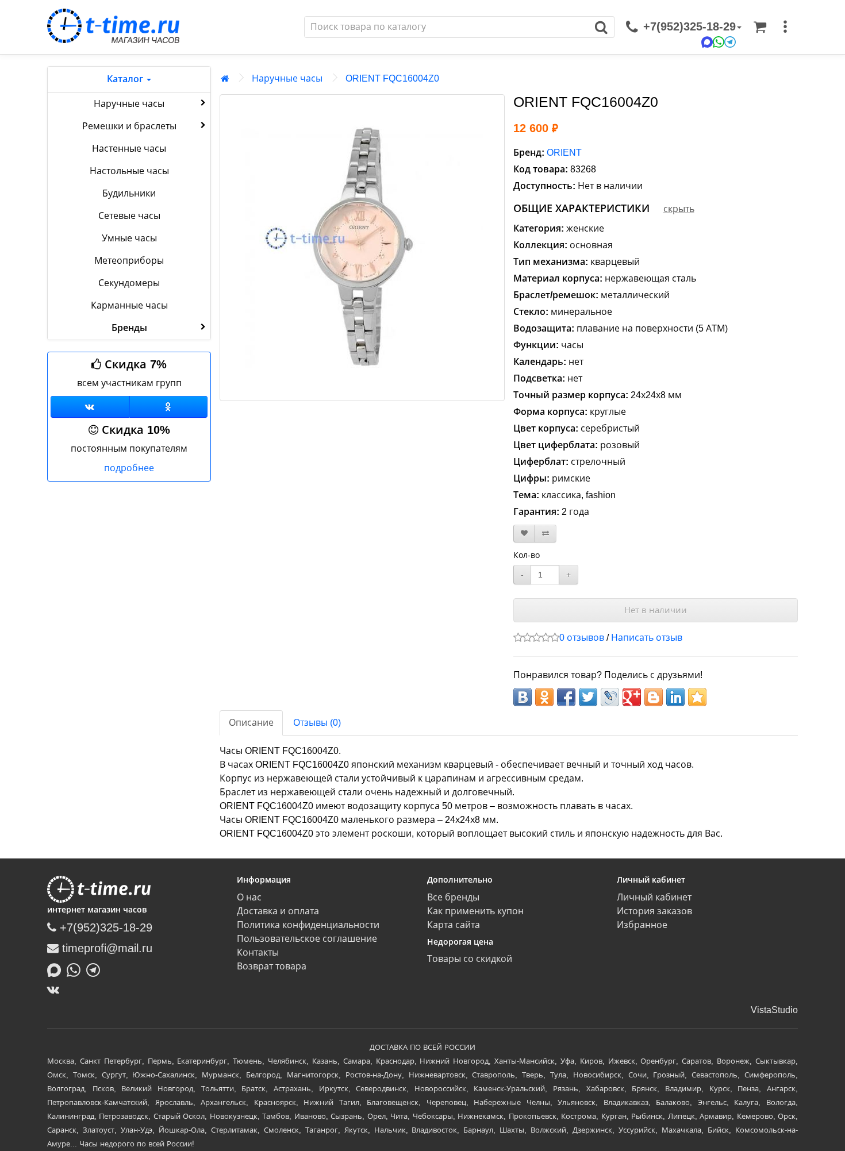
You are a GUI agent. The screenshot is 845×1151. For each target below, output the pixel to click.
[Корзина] (760, 27)
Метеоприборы (129, 260)
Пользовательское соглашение (307, 939)
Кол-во (526, 555)
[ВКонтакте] (56, 989)
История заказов (654, 911)
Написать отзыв (646, 637)
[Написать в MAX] (57, 969)
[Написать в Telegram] (96, 969)
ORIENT (564, 152)
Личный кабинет (654, 897)
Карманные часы (129, 305)
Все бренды (453, 897)
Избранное (642, 925)
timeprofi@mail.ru (105, 948)
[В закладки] (524, 533)
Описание (251, 722)
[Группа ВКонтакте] (90, 407)
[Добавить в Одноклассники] (544, 697)
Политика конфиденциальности (308, 925)
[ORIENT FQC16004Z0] (362, 247)
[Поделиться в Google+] (632, 697)
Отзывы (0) (317, 722)
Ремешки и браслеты (129, 126)
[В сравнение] (545, 533)
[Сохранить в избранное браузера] (697, 697)
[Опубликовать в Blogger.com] (653, 697)
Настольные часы (129, 171)
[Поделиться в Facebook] (566, 697)
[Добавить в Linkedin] (675, 697)
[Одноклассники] (168, 407)
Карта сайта (453, 925)
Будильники (129, 193)
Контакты (258, 952)
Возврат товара (271, 966)
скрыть (678, 209)
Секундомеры (129, 283)
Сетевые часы (129, 216)
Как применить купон (475, 911)
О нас (249, 897)
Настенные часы (129, 148)
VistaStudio (774, 1010)
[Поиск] (601, 27)
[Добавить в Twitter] (588, 697)
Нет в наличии (655, 610)
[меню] (785, 27)
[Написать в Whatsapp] (76, 969)
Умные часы (129, 238)
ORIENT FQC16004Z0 (392, 78)
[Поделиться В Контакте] (522, 697)
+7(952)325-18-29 (104, 927)
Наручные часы (129, 104)
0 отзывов (581, 637)
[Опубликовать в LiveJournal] (610, 697)
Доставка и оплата (278, 911)
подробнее (129, 468)
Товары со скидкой (469, 959)
